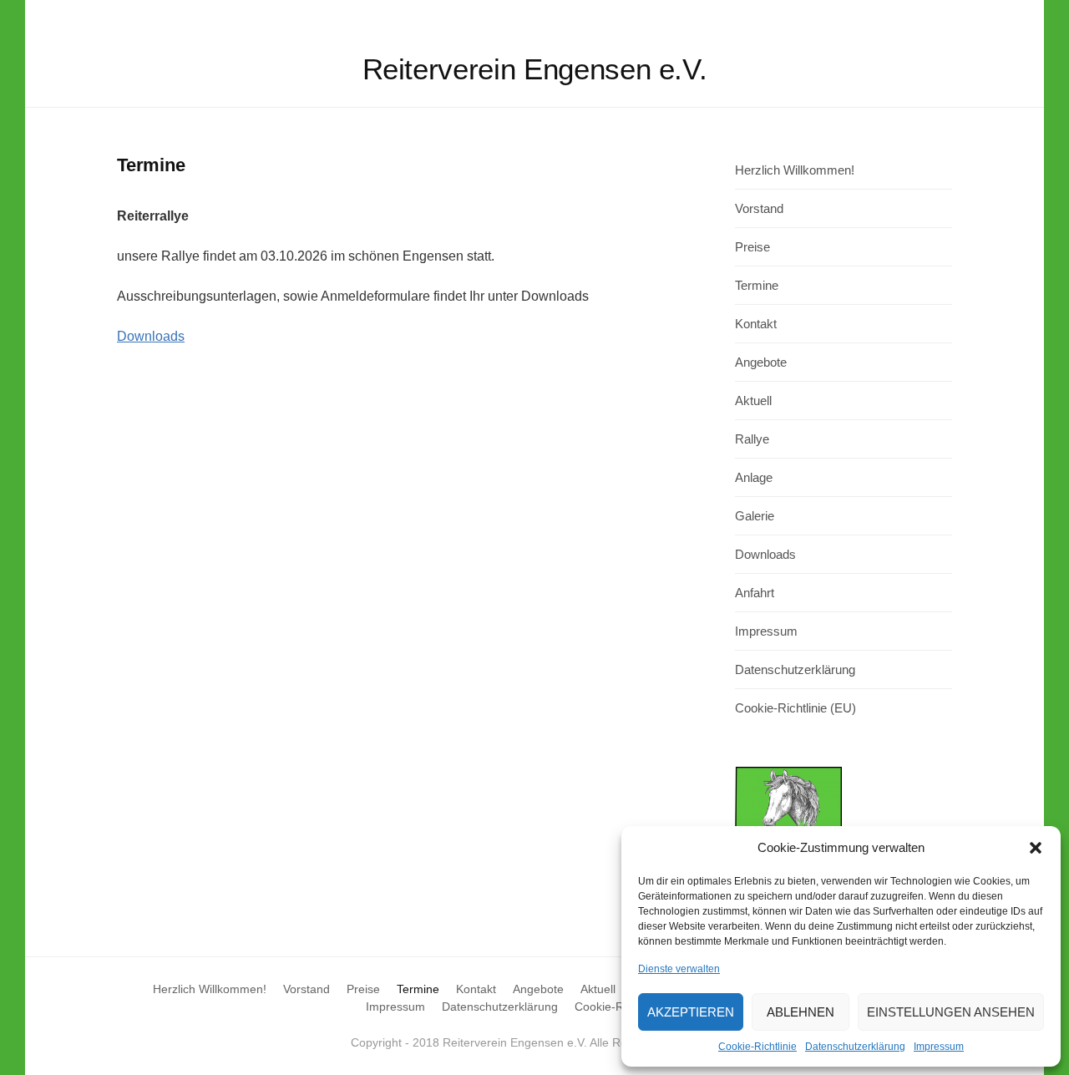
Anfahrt (754, 593)
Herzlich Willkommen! (794, 170)
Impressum (939, 1046)
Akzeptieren (690, 1012)
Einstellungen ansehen (951, 1012)
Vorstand (759, 208)
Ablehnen (800, 1012)
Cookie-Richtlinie (757, 1046)
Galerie (754, 516)
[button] (1035, 847)
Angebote (761, 362)
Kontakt (756, 324)
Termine (756, 285)
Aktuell (753, 400)
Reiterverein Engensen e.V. (534, 69)
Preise (752, 247)
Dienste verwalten (679, 969)
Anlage (754, 477)
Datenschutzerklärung (855, 1046)
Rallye (752, 439)
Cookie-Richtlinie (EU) (795, 708)
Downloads (151, 336)
